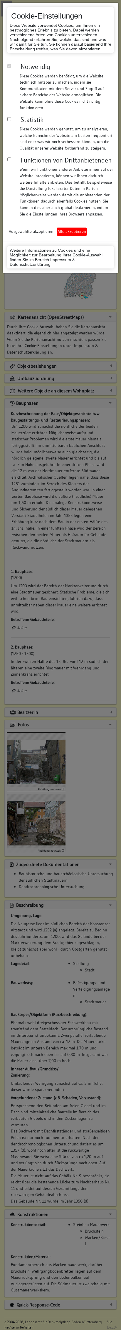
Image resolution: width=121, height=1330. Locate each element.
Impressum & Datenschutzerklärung (42, 262)
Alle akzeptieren (72, 231)
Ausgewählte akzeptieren (31, 231)
